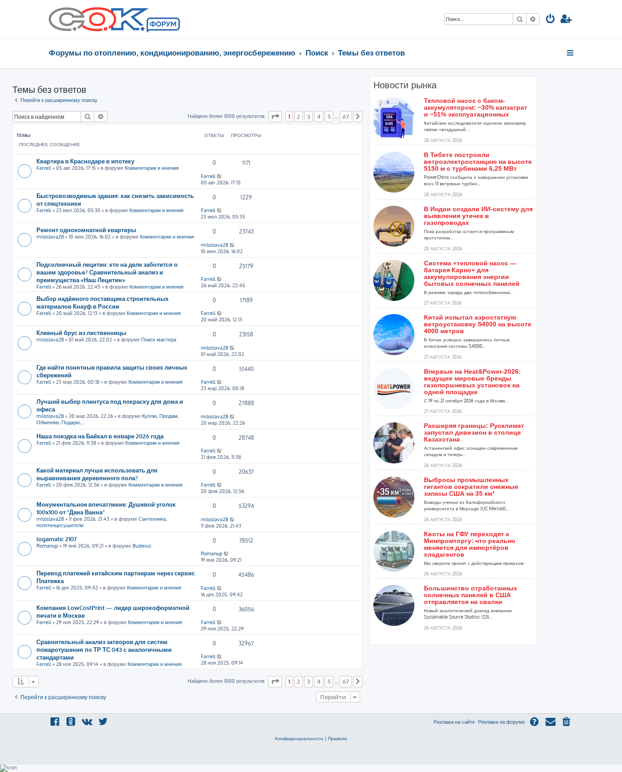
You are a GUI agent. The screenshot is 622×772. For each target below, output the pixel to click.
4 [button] (319, 116)
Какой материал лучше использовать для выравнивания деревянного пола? (97, 474)
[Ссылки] (571, 53)
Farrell (43, 168)
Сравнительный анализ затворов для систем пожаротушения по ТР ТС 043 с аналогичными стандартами (104, 649)
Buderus (142, 546)
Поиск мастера (158, 339)
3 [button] (308, 116)
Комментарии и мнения (152, 168)
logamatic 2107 (56, 539)
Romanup (47, 546)
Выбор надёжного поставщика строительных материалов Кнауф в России (102, 302)
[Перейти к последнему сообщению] (220, 176)
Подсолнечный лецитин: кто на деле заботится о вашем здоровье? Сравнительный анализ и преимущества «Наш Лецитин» (107, 272)
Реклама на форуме (501, 722)
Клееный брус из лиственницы (81, 332)
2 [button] (298, 116)
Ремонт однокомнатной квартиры (86, 230)
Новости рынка (405, 85)
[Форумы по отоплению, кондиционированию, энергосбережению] (162, 25)
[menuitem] (550, 20)
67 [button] (345, 116)
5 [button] (329, 116)
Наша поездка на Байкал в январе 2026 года (99, 436)
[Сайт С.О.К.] (114, 19)
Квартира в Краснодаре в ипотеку (85, 161)
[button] (275, 116)
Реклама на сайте (454, 722)
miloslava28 (50, 237)
